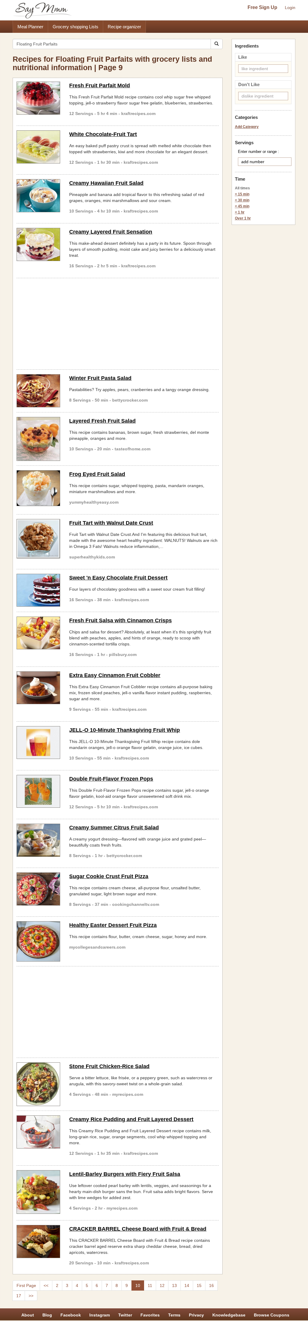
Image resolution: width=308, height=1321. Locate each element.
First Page (26, 1285)
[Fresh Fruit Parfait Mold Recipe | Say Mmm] (38, 98)
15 (199, 1285)
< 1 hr (240, 212)
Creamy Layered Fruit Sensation (110, 232)
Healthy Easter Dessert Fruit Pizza (113, 925)
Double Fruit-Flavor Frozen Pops (111, 779)
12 (162, 1285)
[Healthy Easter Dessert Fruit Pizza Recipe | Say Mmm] (38, 941)
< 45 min (242, 206)
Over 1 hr (243, 218)
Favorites (150, 1315)
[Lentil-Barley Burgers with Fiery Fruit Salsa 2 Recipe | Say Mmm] (38, 1192)
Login (290, 7)
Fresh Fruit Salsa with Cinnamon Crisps (120, 620)
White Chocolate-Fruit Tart (103, 134)
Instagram (99, 1315)
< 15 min (242, 194)
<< (46, 1285)
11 (150, 1285)
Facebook (70, 1315)
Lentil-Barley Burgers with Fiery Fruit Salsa (124, 1174)
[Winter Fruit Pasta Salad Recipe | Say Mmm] (38, 390)
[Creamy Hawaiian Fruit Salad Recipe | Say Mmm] (38, 195)
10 (137, 1285)
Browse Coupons (271, 1315)
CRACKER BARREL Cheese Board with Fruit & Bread (137, 1229)
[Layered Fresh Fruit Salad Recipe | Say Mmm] (38, 439)
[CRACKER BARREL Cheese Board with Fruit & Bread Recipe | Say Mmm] (38, 1241)
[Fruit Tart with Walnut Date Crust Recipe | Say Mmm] (38, 538)
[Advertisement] (118, 323)
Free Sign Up (262, 7)
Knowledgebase (228, 1315)
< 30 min (242, 200)
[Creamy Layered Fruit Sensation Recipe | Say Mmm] (38, 244)
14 (186, 1285)
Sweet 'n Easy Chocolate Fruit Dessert (118, 578)
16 (211, 1285)
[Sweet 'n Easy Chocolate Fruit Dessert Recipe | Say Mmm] (38, 590)
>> (31, 1295)
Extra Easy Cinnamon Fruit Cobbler (114, 675)
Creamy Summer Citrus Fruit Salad (114, 828)
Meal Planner (30, 26)
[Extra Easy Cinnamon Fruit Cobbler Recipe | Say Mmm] (38, 687)
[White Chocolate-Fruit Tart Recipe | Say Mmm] (38, 146)
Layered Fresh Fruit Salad (102, 421)
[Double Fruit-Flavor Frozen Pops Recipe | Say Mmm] (38, 791)
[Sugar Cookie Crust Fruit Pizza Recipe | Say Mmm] (38, 889)
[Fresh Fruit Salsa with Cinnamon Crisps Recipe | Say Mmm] (38, 633)
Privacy (196, 1315)
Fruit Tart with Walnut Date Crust (111, 523)
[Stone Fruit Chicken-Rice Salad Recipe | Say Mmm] (38, 1084)
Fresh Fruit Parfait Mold (99, 85)
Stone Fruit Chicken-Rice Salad (109, 1066)
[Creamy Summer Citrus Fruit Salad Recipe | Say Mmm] (38, 840)
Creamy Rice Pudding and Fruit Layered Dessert (131, 1119)
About (27, 1315)
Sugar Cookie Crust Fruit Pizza (108, 876)
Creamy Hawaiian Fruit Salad (106, 183)
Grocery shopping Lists (75, 26)
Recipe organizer (124, 26)
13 (174, 1285)
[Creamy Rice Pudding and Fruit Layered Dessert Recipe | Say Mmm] (38, 1131)
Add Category (247, 127)
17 (18, 1295)
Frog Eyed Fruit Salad (97, 474)
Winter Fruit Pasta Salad (100, 378)
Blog (47, 1315)
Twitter (125, 1315)
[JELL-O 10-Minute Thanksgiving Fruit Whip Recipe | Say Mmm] (38, 742)
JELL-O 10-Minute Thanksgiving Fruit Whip (124, 730)
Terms (174, 1315)
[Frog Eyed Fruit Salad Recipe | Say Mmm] (38, 488)
